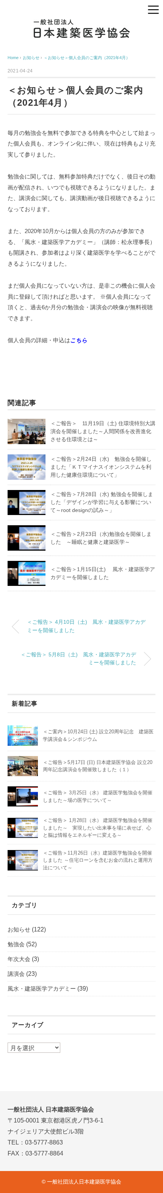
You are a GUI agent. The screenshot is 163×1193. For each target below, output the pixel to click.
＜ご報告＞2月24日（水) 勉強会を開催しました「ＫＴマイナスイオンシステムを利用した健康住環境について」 (101, 467)
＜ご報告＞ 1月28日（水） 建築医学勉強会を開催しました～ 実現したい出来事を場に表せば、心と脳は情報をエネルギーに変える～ (97, 827)
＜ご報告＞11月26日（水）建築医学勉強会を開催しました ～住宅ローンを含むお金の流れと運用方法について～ (98, 860)
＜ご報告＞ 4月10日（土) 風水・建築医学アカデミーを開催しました (86, 626)
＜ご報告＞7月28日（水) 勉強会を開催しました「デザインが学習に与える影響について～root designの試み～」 (101, 502)
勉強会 (16, 944)
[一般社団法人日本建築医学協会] (81, 24)
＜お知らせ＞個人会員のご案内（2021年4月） (87, 57)
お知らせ (19, 929)
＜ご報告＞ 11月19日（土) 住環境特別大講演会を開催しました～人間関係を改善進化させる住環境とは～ (102, 431)
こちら (78, 340)
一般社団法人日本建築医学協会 (84, 1182)
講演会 (16, 974)
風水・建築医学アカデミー (42, 988)
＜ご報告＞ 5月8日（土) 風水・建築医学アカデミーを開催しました (78, 658)
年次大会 (19, 959)
